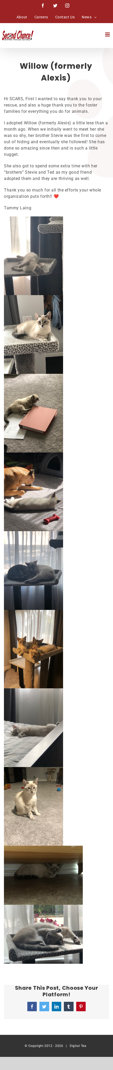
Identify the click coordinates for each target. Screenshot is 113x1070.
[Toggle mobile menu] (108, 34)
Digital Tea (78, 1046)
